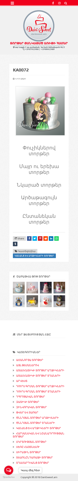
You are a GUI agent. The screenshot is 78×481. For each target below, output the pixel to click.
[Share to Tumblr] (15, 244)
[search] (66, 3)
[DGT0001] (19, 288)
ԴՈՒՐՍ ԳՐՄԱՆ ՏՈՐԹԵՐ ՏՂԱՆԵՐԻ (38, 391)
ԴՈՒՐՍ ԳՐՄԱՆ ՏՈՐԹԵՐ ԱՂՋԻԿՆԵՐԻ (40, 386)
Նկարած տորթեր (39, 185)
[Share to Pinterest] (40, 238)
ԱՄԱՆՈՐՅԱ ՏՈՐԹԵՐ (29, 360)
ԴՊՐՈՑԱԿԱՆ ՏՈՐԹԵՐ (30, 396)
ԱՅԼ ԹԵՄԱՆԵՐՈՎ (27, 365)
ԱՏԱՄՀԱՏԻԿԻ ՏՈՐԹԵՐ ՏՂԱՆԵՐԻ (38, 375)
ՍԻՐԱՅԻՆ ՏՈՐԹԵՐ (28, 452)
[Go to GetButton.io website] (9, 477)
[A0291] (46, 288)
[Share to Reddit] (45, 238)
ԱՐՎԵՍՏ (21, 380)
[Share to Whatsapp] (56, 238)
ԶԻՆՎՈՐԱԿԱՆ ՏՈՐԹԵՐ (31, 407)
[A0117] (46, 301)
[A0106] (32, 288)
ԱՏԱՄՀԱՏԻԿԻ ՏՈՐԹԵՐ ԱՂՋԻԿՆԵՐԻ (40, 370)
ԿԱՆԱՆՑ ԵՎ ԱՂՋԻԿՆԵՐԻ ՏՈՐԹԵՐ (34, 256)
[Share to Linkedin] (51, 238)
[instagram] (59, 3)
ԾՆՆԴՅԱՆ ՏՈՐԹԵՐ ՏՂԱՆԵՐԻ (35, 422)
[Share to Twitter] (34, 238)
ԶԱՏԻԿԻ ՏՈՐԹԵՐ (27, 401)
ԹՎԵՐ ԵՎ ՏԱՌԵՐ (27, 412)
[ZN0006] (59, 301)
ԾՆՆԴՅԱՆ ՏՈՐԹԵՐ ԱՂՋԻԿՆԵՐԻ (37, 417)
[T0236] (32, 301)
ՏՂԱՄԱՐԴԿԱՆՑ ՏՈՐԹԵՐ (32, 462)
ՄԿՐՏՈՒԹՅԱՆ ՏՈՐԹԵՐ (31, 441)
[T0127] (19, 301)
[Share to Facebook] (29, 238)
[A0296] (59, 288)
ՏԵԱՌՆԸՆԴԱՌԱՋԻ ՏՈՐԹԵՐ (34, 457)
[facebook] (53, 3)
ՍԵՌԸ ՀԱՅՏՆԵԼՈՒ (28, 446)
